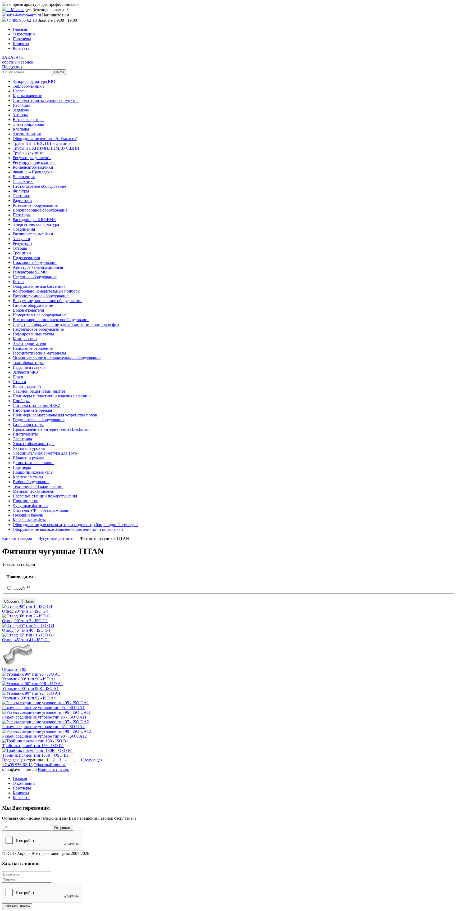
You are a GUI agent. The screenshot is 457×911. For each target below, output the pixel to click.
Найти (29, 601)
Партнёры (22, 39)
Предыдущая (13, 760)
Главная (20, 29)
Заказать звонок (17, 906)
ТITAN (21, 588)
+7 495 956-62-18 (21, 20)
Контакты (21, 48)
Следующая (91, 760)
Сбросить (11, 601)
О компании (24, 34)
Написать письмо (53, 769)
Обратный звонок (50, 764)
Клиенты (21, 43)
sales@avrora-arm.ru (23, 15)
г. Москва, (16, 9)
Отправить (62, 828)
